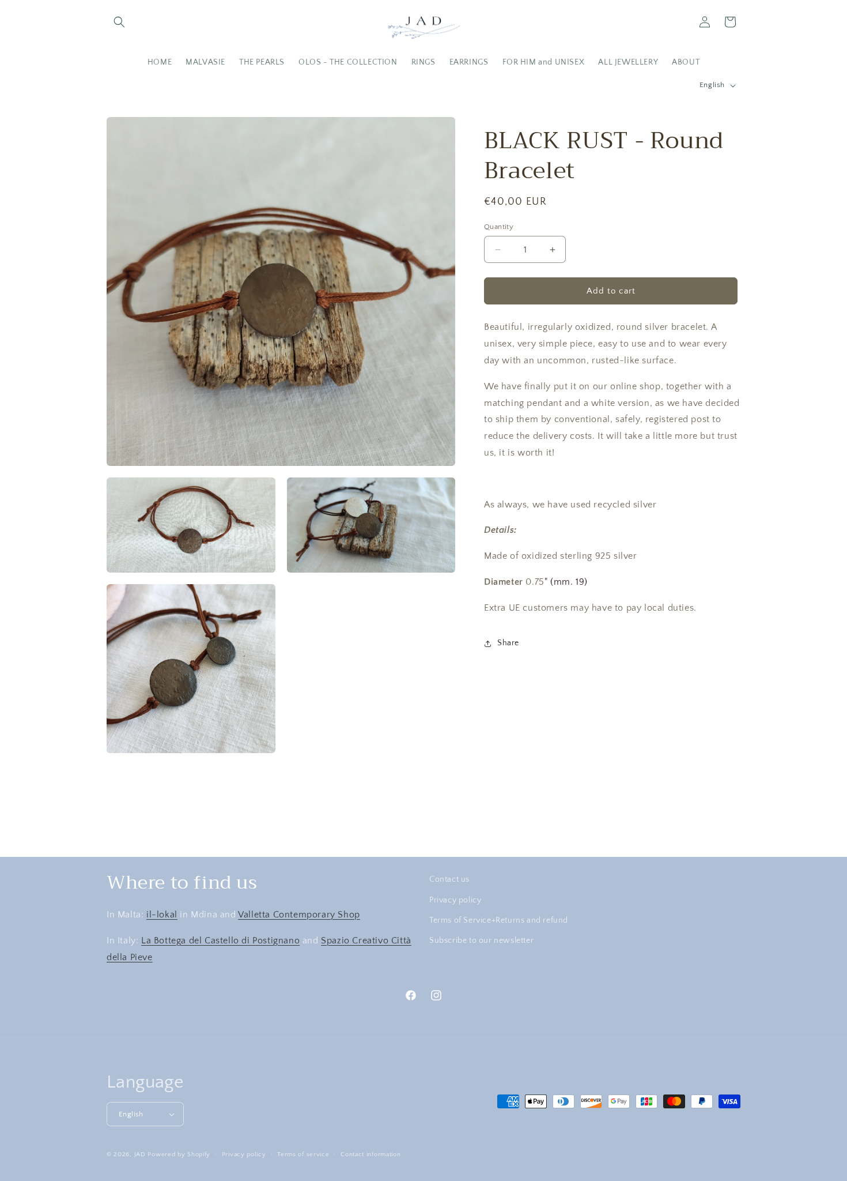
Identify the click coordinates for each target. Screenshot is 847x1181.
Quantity (498, 227)
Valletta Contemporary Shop (299, 914)
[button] (119, 22)
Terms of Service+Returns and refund (498, 919)
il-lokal (161, 914)
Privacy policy (455, 899)
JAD (141, 1154)
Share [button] (508, 643)
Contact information (370, 1153)
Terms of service (303, 1153)
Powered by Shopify (179, 1154)
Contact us (449, 879)
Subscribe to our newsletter (481, 940)
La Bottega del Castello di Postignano (220, 940)
